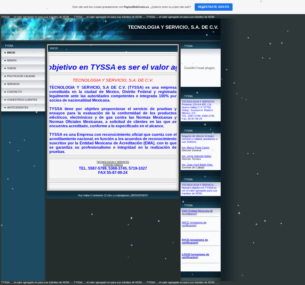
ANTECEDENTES (17, 107)
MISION (11, 60)
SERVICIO (13, 84)
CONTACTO (14, 91)
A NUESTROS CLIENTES (22, 99)
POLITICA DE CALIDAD (21, 76)
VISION (11, 68)
